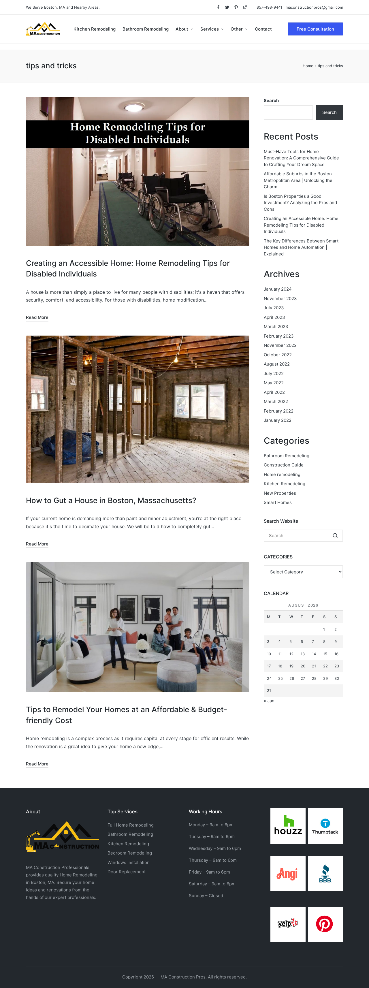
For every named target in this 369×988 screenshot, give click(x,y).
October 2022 (278, 354)
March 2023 (276, 326)
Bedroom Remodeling (130, 853)
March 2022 (276, 401)
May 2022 (274, 382)
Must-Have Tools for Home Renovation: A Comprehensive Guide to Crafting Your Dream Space (301, 158)
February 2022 (278, 411)
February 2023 (279, 336)
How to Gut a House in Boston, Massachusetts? (111, 500)
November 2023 (280, 298)
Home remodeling (282, 474)
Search (271, 100)
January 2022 (277, 420)
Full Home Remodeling (131, 825)
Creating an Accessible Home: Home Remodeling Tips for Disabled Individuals (301, 225)
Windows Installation (129, 862)
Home (308, 65)
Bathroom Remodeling (286, 455)
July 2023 (274, 307)
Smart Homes (278, 502)
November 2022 (280, 345)
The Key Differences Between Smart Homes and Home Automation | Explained (301, 247)
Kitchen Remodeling (284, 483)
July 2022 (274, 373)
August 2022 (277, 364)
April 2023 (274, 317)
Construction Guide (284, 465)
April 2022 (274, 392)
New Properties (280, 493)
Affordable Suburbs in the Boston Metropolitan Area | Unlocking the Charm (298, 180)
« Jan (269, 700)
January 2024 (278, 289)
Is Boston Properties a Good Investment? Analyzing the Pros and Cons (300, 202)
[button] (315, 28)
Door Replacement (127, 871)
